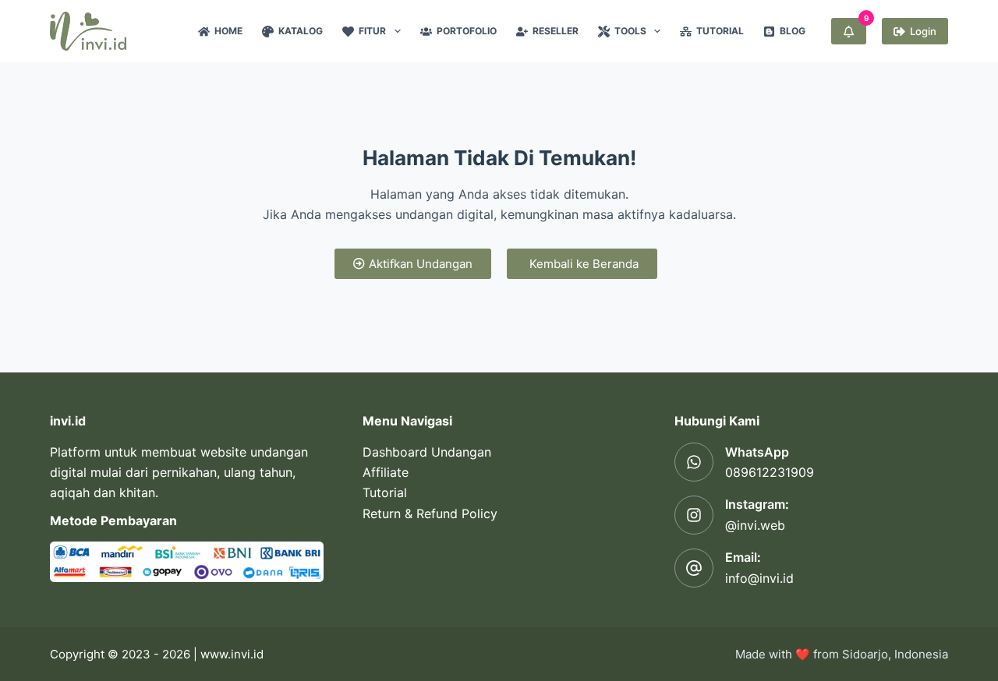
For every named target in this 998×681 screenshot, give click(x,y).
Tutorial (720, 31)
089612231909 (769, 472)
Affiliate (386, 472)
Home (228, 31)
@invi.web (755, 525)
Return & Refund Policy (430, 513)
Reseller (556, 31)
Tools (630, 31)
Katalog (300, 31)
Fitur (372, 31)
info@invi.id (759, 578)
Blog (792, 31)
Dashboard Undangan (427, 452)
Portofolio (467, 31)
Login (923, 31)
